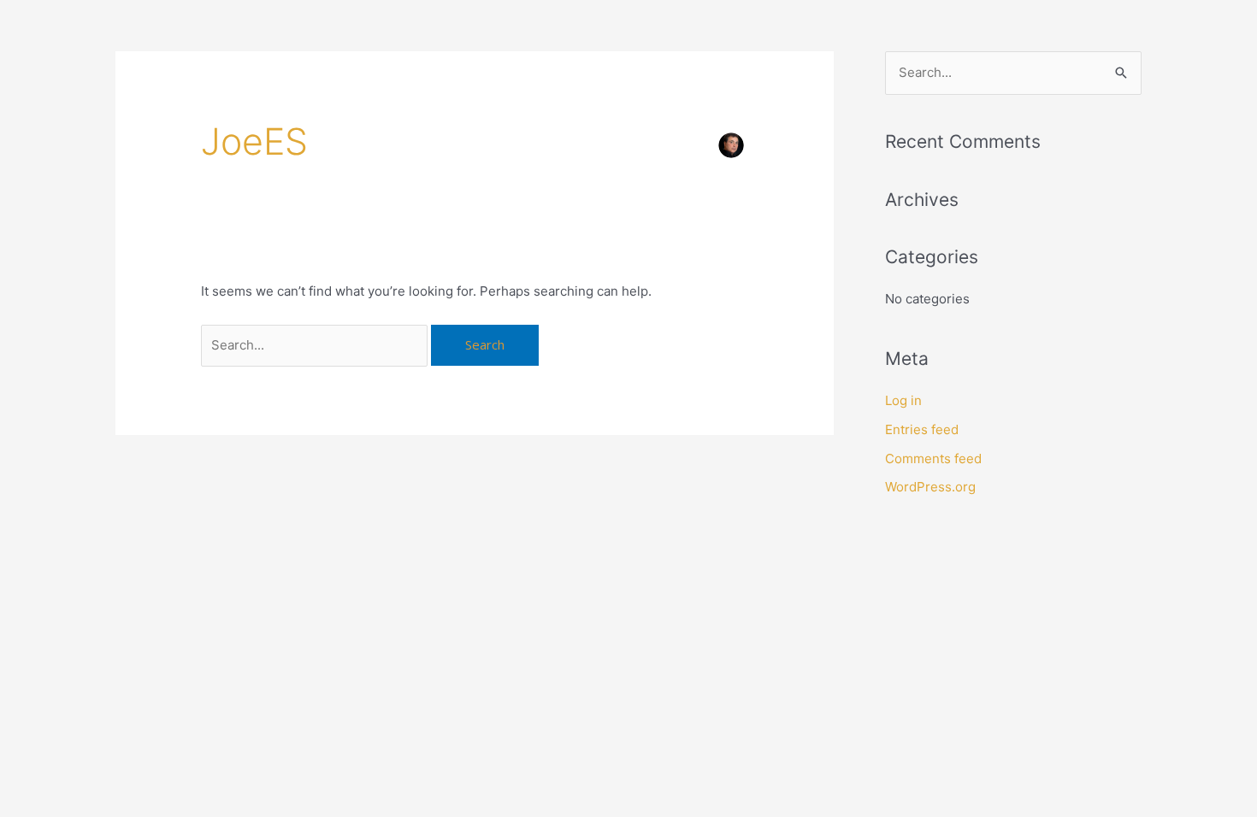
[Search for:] (316, 345)
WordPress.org (930, 487)
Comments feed (933, 458)
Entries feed (922, 429)
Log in (903, 400)
